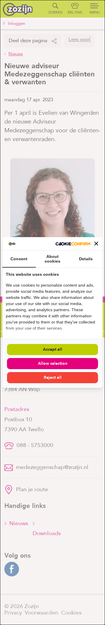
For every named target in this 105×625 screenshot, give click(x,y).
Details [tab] (86, 258)
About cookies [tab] (52, 258)
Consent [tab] (18, 258)
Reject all (53, 377)
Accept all (52, 349)
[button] (96, 243)
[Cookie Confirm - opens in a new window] (72, 244)
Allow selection (52, 363)
